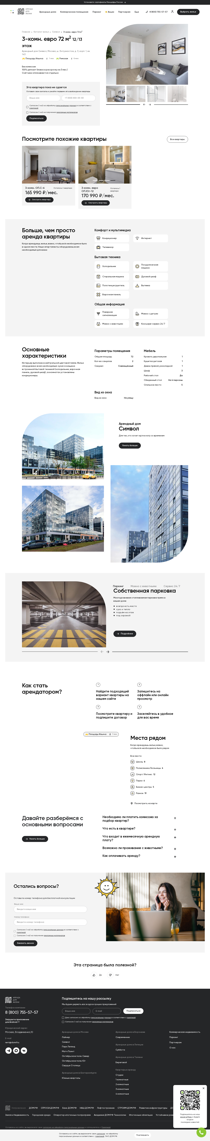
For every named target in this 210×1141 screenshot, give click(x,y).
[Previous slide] (126, 104)
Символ (56, 32)
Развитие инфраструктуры (153, 1108)
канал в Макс (186, 1117)
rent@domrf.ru (12, 1042)
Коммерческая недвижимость (184, 1032)
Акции (111, 12)
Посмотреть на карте (146, 803)
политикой (33, 108)
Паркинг (97, 12)
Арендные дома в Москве (75, 1032)
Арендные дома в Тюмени (129, 1057)
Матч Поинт (68, 1051)
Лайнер (66, 1037)
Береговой (121, 1062)
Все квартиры (177, 139)
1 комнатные (122, 1080)
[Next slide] (168, 104)
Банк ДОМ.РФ (69, 1108)
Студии (119, 1075)
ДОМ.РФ (33, 1108)
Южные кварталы (71, 1078)
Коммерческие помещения (74, 12)
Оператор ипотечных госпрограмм (72, 1115)
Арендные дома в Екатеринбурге (79, 1073)
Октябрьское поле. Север (75, 1056)
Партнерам (124, 12)
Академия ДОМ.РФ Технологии (110, 1115)
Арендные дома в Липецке (129, 1045)
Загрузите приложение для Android (17, 1020)
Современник (123, 1037)
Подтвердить (142, 1135)
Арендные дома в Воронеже (130, 1032)
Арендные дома (47, 12)
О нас (172, 1048)
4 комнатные (122, 1094)
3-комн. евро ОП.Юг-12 (89, 189)
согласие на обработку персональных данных (63, 1127)
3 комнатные (122, 1089)
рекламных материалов (66, 112)
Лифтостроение (106, 1108)
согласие (101, 1134)
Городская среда (41, 1115)
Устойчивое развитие (167, 1115)
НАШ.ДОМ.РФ (87, 1108)
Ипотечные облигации (141, 1115)
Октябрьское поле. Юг (73, 1061)
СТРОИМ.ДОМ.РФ (127, 1108)
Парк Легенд (68, 1047)
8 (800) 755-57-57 (159, 12)
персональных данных (66, 106)
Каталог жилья (41, 32)
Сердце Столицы (71, 1065)
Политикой (106, 1127)
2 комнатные (122, 1084)
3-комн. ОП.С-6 (35, 188)
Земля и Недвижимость (17, 1115)
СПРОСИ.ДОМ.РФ (50, 1108)
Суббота (120, 1050)
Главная (26, 32)
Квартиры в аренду (126, 1070)
